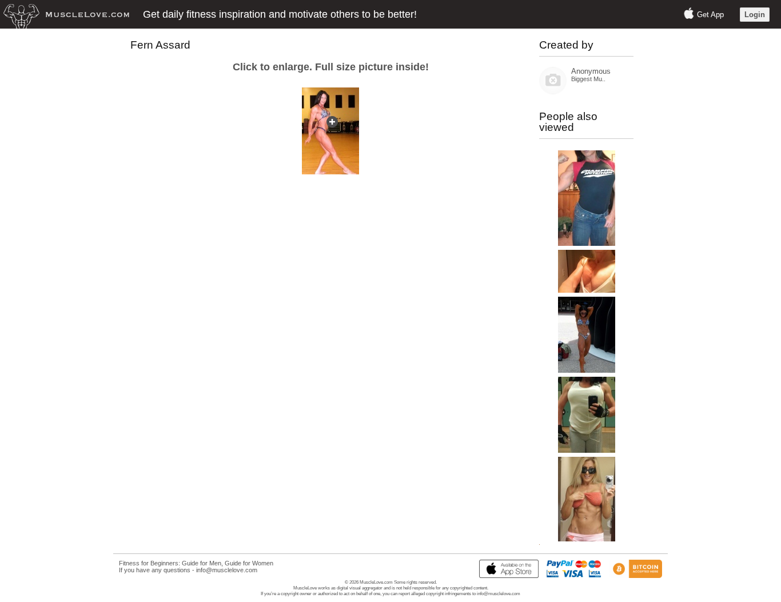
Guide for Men (201, 563)
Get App (710, 14)
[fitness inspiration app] (506, 575)
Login (754, 14)
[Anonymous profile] (553, 91)
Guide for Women (249, 563)
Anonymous (591, 71)
